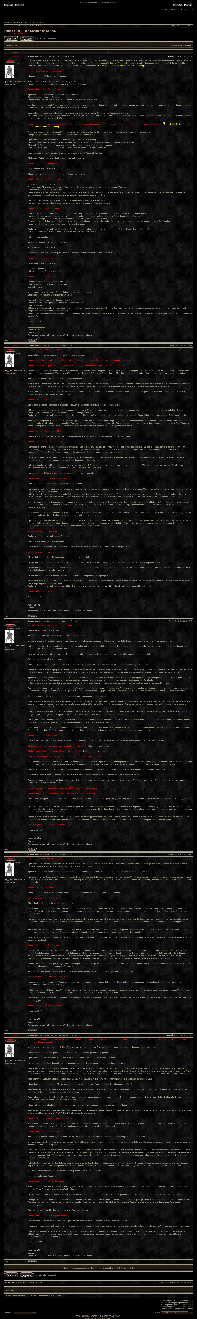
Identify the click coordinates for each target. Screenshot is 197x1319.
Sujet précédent (176, 45)
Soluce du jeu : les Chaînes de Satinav (30, 30)
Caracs (31, 332)
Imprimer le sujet (11, 45)
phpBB (88, 1316)
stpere (16, 33)
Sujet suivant (187, 45)
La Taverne (21, 26)
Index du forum (10, 26)
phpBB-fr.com (99, 1318)
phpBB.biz (109, 1318)
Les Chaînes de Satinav (35, 26)
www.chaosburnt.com (96, 1315)
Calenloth (23, 33)
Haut (6, 340)
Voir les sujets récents (36, 22)
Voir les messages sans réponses (15, 22)
